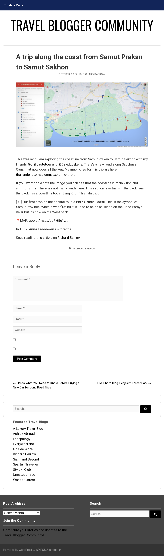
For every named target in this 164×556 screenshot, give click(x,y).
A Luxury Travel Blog (28, 429)
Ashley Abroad (24, 434)
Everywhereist (23, 444)
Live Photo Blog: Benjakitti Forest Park (124, 383)
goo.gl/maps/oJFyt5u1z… (48, 221)
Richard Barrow (94, 74)
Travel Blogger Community (82, 24)
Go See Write (23, 449)
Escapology (21, 439)
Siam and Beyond (26, 459)
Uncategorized (24, 475)
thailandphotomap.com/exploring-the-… (46, 175)
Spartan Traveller (25, 464)
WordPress (26, 549)
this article (44, 238)
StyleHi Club (22, 470)
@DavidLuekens (70, 164)
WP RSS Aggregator (48, 549)
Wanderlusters (24, 480)
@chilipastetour (39, 164)
